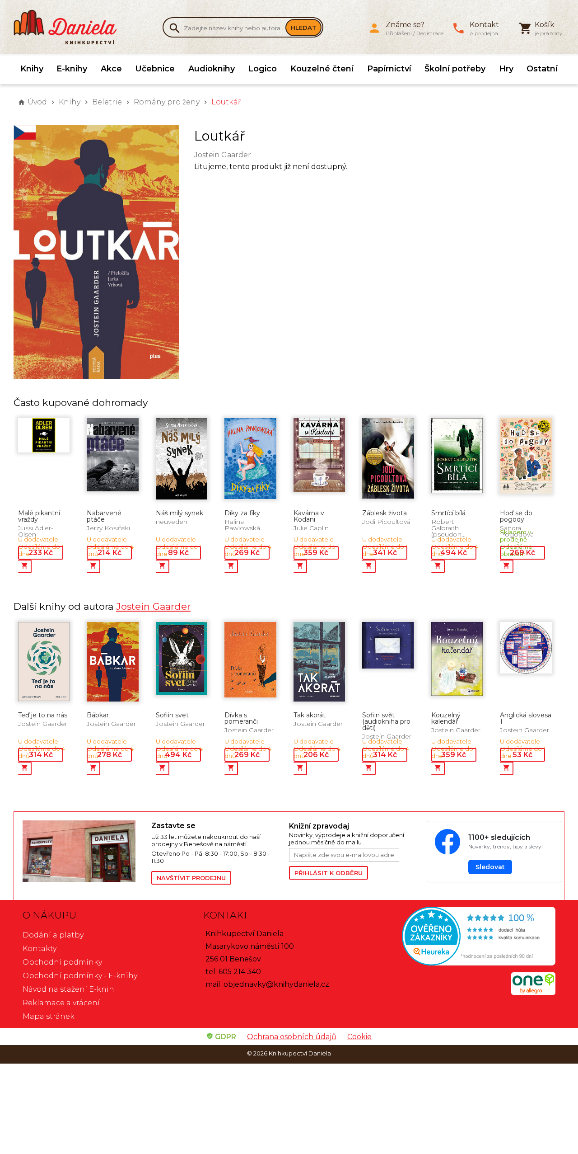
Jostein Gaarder (222, 155)
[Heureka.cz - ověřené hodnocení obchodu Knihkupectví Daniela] (469, 937)
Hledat (304, 27)
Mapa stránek (49, 1016)
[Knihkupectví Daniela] (70, 27)
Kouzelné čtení (322, 69)
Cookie (359, 1036)
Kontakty (39, 948)
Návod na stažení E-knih (68, 989)
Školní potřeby (454, 69)
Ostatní (542, 69)
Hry (506, 69)
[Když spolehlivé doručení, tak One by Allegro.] (533, 992)
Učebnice (155, 69)
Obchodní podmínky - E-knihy (80, 975)
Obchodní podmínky (62, 962)
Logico (262, 69)
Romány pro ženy (167, 102)
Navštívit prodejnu (191, 877)
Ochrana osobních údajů (291, 1036)
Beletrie (107, 102)
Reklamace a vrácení (61, 1003)
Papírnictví (389, 69)
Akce (111, 69)
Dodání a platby (53, 935)
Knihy (31, 69)
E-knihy (71, 69)
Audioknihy (211, 69)
